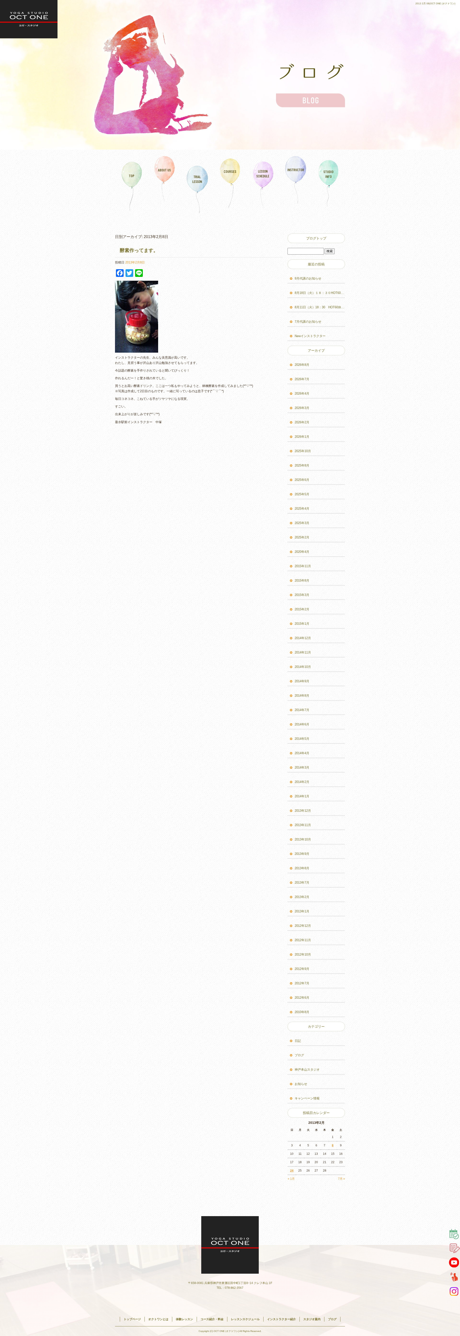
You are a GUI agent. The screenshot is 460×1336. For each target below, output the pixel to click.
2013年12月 (303, 810)
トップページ (131, 183)
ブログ (299, 1055)
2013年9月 (302, 854)
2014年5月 (302, 739)
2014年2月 (302, 782)
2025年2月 (302, 537)
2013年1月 (302, 911)
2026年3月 (302, 408)
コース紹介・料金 (230, 183)
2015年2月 (302, 609)
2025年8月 (302, 465)
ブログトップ (316, 238)
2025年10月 (303, 451)
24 (291, 1170)
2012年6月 (302, 997)
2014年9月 (302, 681)
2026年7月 (302, 379)
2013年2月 (302, 897)
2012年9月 (302, 969)
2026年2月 (302, 422)
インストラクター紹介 (295, 183)
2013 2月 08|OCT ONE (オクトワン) (435, 3)
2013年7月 (302, 882)
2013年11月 (303, 825)
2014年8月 (302, 695)
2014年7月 (302, 710)
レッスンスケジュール (263, 183)
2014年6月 (302, 724)
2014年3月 (302, 767)
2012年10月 (303, 954)
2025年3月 (302, 523)
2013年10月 (303, 839)
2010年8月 (302, 1012)
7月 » (341, 1178)
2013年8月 (302, 868)
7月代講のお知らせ (308, 321)
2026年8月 (302, 365)
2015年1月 (302, 623)
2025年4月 (302, 508)
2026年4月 (302, 393)
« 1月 (291, 1178)
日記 (298, 1041)
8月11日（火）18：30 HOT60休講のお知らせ (320, 307)
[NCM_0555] (136, 350)
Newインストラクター (310, 336)
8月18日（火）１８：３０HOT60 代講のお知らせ (320, 293)
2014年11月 (303, 652)
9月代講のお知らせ (308, 278)
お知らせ (301, 1084)
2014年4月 (302, 753)
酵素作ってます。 (139, 250)
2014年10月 (303, 667)
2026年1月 (302, 436)
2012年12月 (303, 926)
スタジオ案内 (328, 183)
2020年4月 (302, 552)
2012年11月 (303, 940)
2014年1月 (302, 796)
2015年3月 (302, 595)
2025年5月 (302, 494)
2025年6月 (302, 480)
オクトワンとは (164, 183)
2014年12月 (303, 638)
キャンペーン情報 (307, 1098)
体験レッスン (197, 183)
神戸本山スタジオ (307, 1069)
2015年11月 (303, 566)
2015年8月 (302, 580)
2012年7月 (302, 983)
